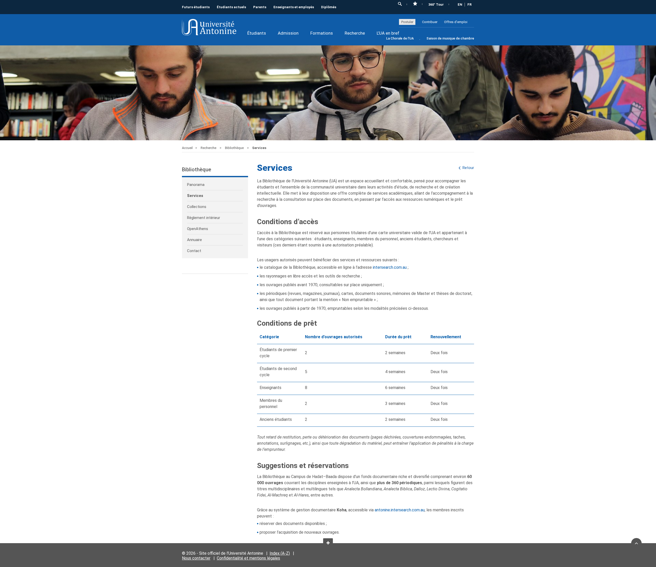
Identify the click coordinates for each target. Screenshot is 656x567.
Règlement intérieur (203, 217)
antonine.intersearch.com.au (400, 510)
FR (469, 4)
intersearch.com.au (390, 267)
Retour (468, 167)
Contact (194, 250)
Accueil (187, 148)
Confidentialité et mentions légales (248, 558)
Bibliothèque (234, 148)
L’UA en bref (388, 33)
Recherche (355, 33)
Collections (196, 206)
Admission (288, 33)
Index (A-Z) (280, 553)
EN (460, 4)
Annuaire (194, 239)
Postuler (407, 22)
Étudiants (256, 33)
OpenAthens (197, 228)
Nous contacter (196, 558)
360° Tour (436, 4)
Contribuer (429, 22)
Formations (321, 33)
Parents (259, 7)
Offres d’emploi (455, 22)
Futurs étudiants (196, 7)
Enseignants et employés (293, 7)
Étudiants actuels (231, 7)
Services (195, 195)
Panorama (195, 184)
